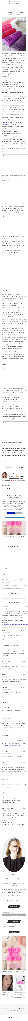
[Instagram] (13, 1018)
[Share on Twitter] (19, 467)
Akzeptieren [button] (10, 513)
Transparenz (14, 1010)
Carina (11, 14)
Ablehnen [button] (18, 513)
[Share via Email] (22, 467)
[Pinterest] (16, 1018)
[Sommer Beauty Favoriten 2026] (14, 953)
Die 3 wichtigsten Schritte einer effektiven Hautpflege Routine (20, 995)
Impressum (5, 1008)
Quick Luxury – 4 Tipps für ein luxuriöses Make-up (7, 994)
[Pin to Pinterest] (21, 467)
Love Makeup (6, 124)
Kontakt (22, 1008)
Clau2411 (5, 780)
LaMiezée (5, 703)
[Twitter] (11, 1018)
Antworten (23, 630)
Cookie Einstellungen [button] (11, 517)
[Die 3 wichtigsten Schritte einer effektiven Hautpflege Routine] (20, 983)
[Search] (26, 2)
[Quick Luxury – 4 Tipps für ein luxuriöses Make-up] (7, 983)
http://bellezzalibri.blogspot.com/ (12, 745)
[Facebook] (9, 1018)
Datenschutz (15, 1008)
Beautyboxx (5, 122)
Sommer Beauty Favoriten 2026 (14, 537)
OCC (4, 461)
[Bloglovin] (18, 1018)
